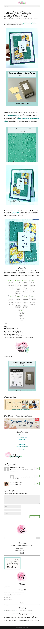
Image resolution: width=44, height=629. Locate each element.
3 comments (37, 18)
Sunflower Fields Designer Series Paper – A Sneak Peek (14, 592)
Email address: (17, 550)
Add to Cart (11, 288)
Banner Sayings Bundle (8, 595)
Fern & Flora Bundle (7, 599)
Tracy (6, 18)
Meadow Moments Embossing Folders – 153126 (32, 285)
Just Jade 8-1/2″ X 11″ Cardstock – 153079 (32, 300)
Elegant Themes (20, 627)
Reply (37, 468)
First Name (17, 548)
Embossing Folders (22, 18)
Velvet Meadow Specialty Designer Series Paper (12, 594)
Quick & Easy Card (31, 18)
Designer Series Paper (15, 18)
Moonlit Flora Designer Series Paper (10, 597)
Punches (26, 18)
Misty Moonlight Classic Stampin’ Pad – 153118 (18, 301)
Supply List (6, 323)
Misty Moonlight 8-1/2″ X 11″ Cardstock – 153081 (25, 301)
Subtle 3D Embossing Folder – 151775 (11, 300)
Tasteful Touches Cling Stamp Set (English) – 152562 (25, 285)
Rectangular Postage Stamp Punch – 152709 (11, 284)
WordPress (27, 627)
